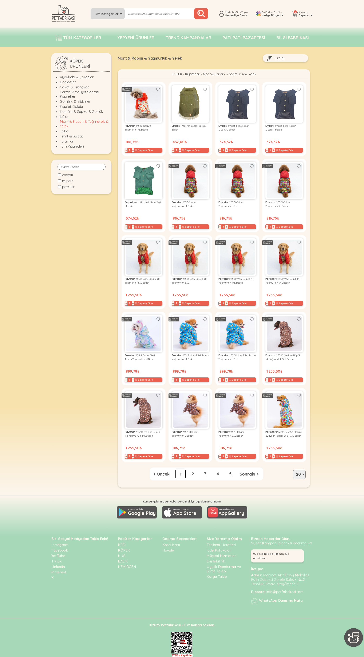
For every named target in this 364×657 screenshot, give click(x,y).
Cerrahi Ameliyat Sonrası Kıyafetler (79, 94)
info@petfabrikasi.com (285, 591)
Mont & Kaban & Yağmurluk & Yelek (84, 123)
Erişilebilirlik (216, 561)
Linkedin (58, 566)
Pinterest (58, 572)
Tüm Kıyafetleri (72, 146)
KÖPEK (177, 74)
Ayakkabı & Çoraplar (77, 77)
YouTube (58, 555)
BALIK (123, 561)
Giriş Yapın (242, 12)
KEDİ (122, 544)
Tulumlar (67, 141)
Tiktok (56, 561)
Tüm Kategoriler (106, 14)
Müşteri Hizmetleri (221, 555)
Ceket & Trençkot (74, 87)
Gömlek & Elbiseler (75, 101)
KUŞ (121, 555)
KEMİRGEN (127, 566)
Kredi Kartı (171, 544)
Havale (168, 550)
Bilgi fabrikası (292, 37)
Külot (64, 116)
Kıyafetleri (192, 74)
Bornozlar (68, 82)
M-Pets (67, 181)
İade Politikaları (219, 550)
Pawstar (68, 187)
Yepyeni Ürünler (135, 37)
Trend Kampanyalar (188, 37)
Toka (64, 131)
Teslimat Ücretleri (221, 544)
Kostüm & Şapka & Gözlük (81, 111)
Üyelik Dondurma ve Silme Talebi (224, 568)
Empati (67, 175)
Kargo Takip (217, 576)
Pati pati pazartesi (243, 37)
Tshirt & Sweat (71, 136)
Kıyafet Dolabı (71, 106)
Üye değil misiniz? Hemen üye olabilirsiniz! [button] (271, 556)
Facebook (59, 550)
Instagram (59, 544)
